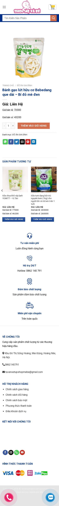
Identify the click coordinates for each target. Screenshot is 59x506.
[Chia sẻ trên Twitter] (16, 141)
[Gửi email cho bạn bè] (22, 141)
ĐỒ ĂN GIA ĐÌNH (24, 85)
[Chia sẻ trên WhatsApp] (5, 141)
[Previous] (2, 196)
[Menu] (4, 7)
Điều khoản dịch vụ (16, 411)
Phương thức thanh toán (19, 405)
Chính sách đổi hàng (17, 394)
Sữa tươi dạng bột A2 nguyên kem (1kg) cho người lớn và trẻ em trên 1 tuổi (43, 199)
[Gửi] (53, 18)
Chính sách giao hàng (17, 389)
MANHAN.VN (36, 492)
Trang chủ (8, 85)
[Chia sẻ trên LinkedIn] (33, 141)
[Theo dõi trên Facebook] (5, 452)
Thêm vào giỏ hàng (34, 125)
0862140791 (12, 364)
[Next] (56, 196)
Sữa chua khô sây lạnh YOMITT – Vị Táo (12, 197)
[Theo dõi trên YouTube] (22, 452)
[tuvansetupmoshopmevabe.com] (27, 7)
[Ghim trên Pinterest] (28, 141)
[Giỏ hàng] (52, 7)
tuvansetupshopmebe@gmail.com (24, 372)
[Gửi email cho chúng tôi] (11, 452)
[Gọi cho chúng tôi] (16, 452)
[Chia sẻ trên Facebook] (11, 141)
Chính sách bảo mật (16, 400)
